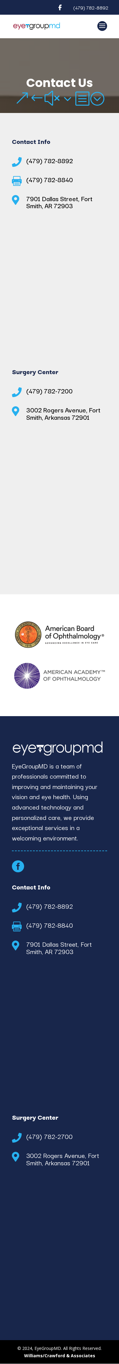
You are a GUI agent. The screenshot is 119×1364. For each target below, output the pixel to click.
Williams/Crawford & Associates (59, 1355)
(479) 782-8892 (90, 7)
